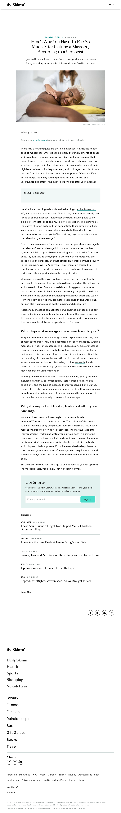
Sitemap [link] (11, 792)
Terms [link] (62, 774)
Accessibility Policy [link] (88, 774)
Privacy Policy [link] (56, 808)
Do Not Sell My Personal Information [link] (64, 779)
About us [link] (12, 774)
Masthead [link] (24, 774)
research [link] (80, 362)
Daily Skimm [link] (17, 660)
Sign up (87, 499)
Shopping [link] (15, 680)
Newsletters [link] (17, 686)
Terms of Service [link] (73, 808)
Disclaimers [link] (13, 779)
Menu (111, 5)
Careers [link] (52, 774)
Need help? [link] (12, 787)
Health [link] (12, 667)
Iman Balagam (40, 140)
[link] (16, 4)
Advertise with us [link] (31, 779)
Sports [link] (12, 673)
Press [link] (42, 774)
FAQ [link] (35, 774)
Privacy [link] (72, 774)
